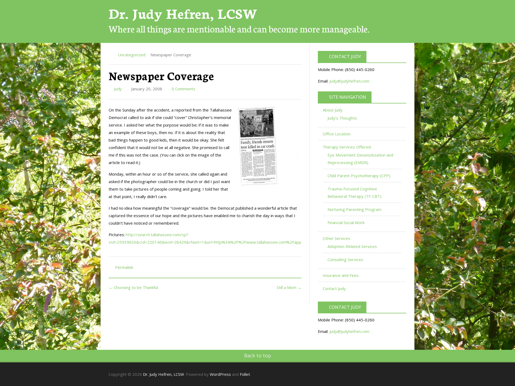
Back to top (257, 355)
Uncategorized (131, 54)
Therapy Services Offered (347, 147)
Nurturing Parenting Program (354, 209)
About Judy (333, 110)
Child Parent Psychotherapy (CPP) (359, 175)
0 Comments (183, 88)
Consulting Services (345, 259)
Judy (117, 88)
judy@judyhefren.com (349, 81)
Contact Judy (334, 288)
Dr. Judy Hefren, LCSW (183, 12)
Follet (245, 374)
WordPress (220, 374)
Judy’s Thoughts (342, 118)
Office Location (337, 133)
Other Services (337, 238)
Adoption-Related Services (352, 246)
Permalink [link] (124, 267)
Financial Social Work (346, 222)
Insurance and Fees (341, 275)
